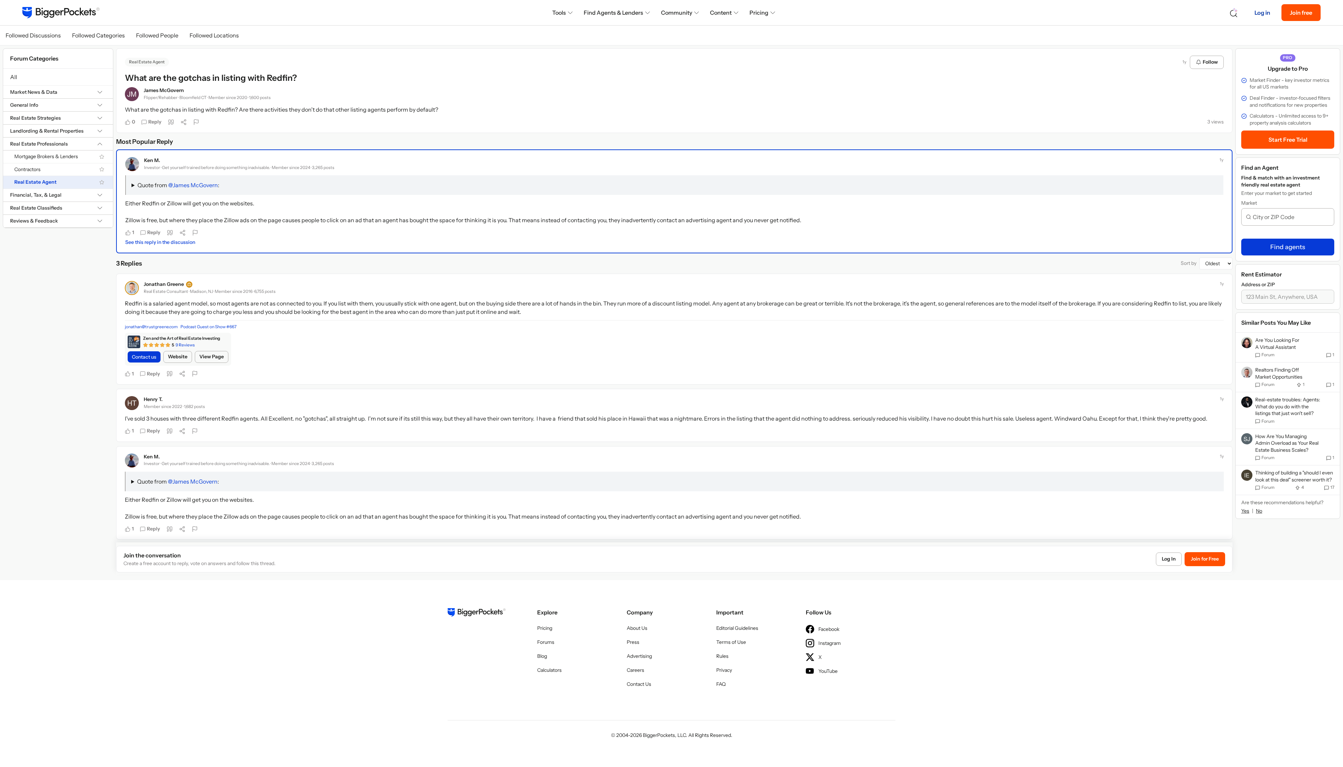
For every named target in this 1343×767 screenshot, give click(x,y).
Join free (1301, 12)
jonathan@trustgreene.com (151, 326)
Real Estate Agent (35, 182)
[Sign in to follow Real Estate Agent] (102, 182)
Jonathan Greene (164, 284)
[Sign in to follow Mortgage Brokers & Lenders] (102, 157)
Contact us (144, 357)
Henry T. (153, 399)
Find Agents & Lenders (613, 12)
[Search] (1234, 12)
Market (1249, 203)
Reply (155, 122)
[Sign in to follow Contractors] (102, 169)
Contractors (27, 169)
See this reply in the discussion (160, 242)
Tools (559, 12)
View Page (211, 356)
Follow (1210, 62)
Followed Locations (214, 35)
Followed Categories (98, 35)
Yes (1245, 511)
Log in (1262, 12)
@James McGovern (193, 185)
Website (177, 356)
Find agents (1287, 247)
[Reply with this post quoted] (171, 122)
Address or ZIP (1258, 284)
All (13, 76)
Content (721, 12)
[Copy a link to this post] (183, 122)
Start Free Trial (1288, 139)
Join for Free (1205, 559)
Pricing (758, 12)
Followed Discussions (33, 35)
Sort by (1188, 263)
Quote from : (178, 185)
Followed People (157, 35)
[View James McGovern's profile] (132, 94)
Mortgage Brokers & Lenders (46, 156)
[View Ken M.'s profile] (132, 164)
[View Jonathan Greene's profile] (132, 288)
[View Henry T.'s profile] (132, 403)
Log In (1169, 559)
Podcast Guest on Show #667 (208, 326)
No (1259, 511)
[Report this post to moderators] (196, 122)
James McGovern (164, 90)
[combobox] (1290, 217)
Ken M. (152, 160)
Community (676, 12)
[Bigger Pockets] (61, 12)
